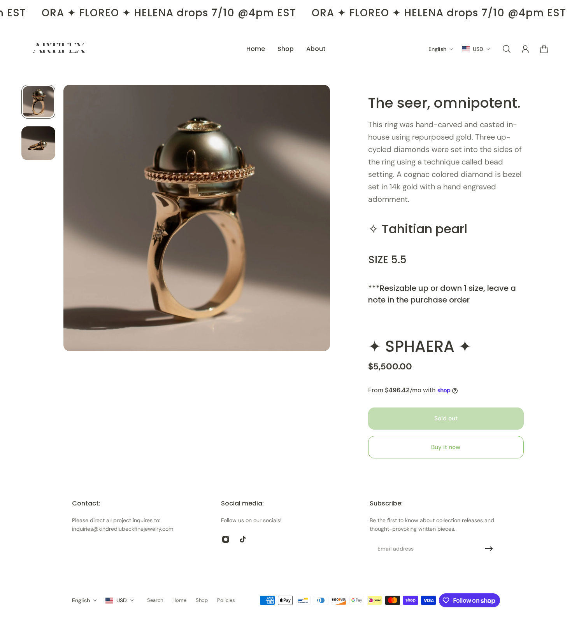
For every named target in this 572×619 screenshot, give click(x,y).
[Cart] (544, 49)
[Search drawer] (506, 49)
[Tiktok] (242, 539)
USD (121, 600)
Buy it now (445, 447)
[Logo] (59, 49)
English (81, 600)
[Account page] (525, 49)
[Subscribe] (489, 549)
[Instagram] (225, 539)
